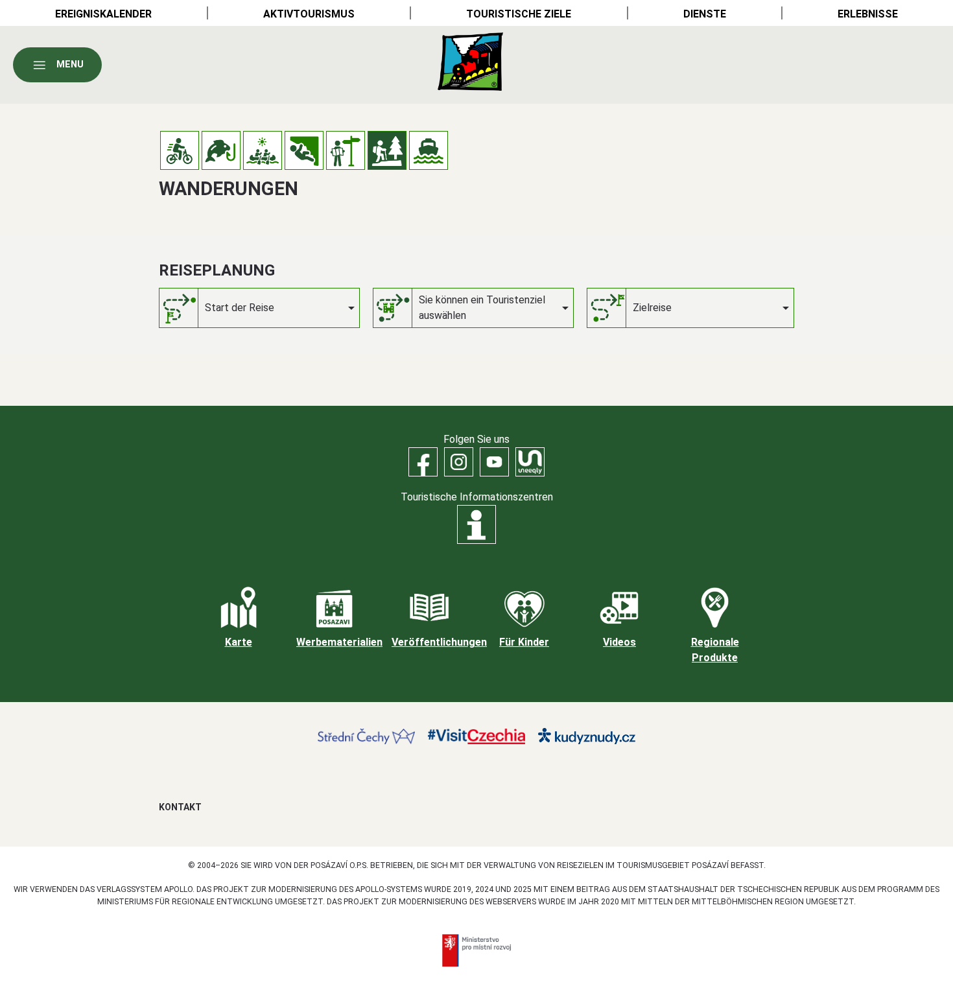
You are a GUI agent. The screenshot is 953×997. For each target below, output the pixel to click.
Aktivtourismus (309, 14)
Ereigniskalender (103, 14)
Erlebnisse (868, 14)
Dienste (704, 14)
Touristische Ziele (518, 14)
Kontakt (180, 807)
